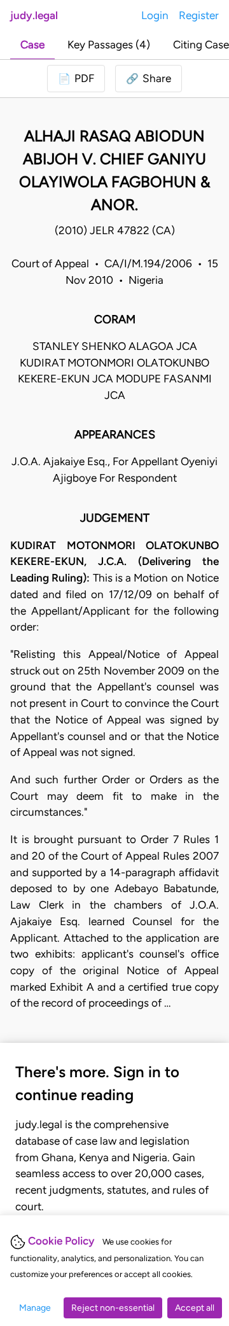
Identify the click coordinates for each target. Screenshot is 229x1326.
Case (32, 44)
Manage (35, 1307)
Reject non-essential (113, 1307)
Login (155, 15)
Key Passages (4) (108, 44)
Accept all (194, 1307)
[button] (148, 79)
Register (199, 15)
